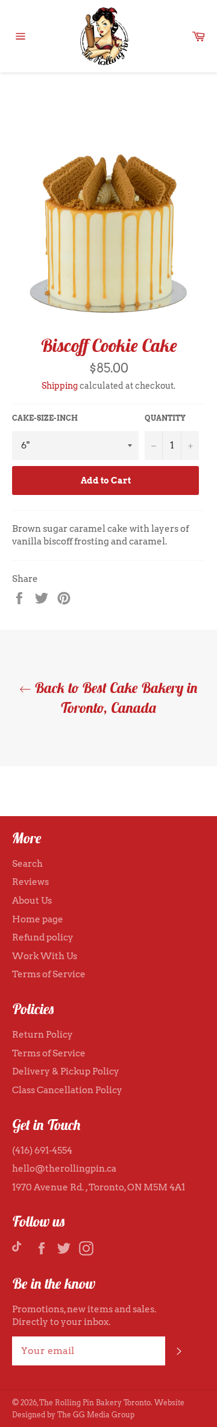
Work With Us (44, 956)
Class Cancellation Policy (67, 1090)
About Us (32, 900)
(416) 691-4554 (42, 1150)
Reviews (30, 881)
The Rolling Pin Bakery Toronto (95, 1402)
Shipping (60, 386)
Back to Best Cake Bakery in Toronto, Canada (114, 697)
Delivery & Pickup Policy (65, 1071)
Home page (37, 919)
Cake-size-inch (45, 418)
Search (27, 863)
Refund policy (43, 937)
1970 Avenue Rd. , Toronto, (69, 1187)
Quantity (165, 418)
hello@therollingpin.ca (64, 1168)
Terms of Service (49, 974)
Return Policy (42, 1034)
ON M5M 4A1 (156, 1187)
